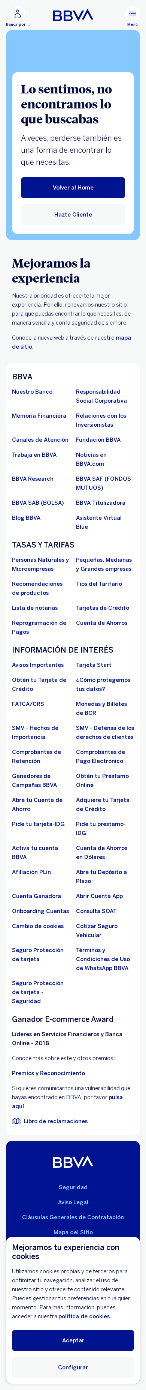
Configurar (73, 1367)
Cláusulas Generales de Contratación (73, 1217)
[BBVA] (73, 1162)
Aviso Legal (73, 1202)
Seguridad (73, 1187)
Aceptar (73, 1340)
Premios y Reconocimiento (48, 1073)
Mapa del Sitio (73, 1232)
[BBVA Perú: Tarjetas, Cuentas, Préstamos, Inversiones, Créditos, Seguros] (73, 15)
